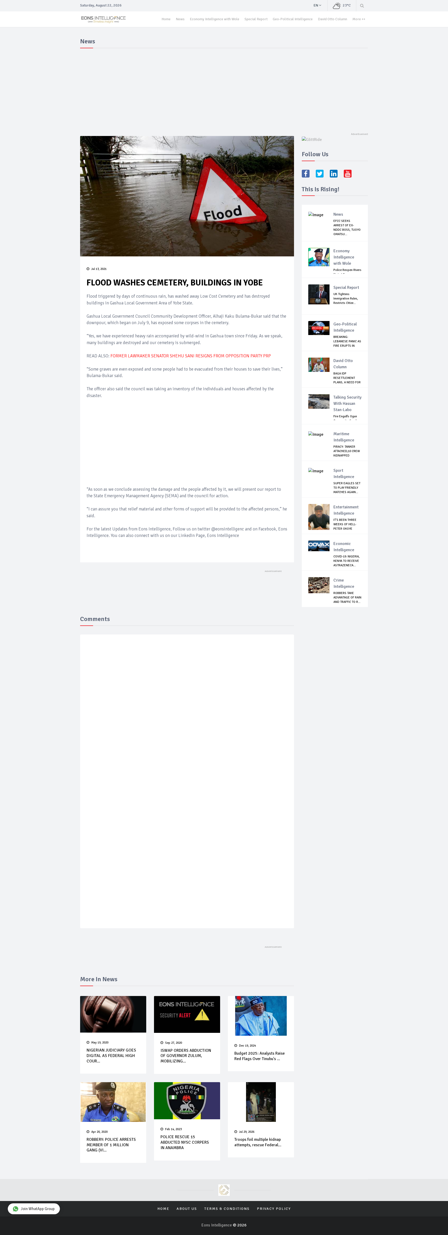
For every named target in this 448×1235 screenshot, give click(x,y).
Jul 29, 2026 (246, 1132)
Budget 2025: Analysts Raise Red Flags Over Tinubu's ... (259, 1056)
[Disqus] (187, 714)
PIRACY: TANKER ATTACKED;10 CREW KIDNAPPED (346, 451)
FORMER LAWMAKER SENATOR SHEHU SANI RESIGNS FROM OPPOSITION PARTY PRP (190, 356)
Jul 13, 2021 (99, 269)
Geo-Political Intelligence (293, 19)
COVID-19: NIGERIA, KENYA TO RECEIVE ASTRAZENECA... (346, 561)
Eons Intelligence (217, 1225)
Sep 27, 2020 (173, 1043)
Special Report (256, 19)
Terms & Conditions (227, 1208)
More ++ (358, 19)
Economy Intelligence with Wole (214, 19)
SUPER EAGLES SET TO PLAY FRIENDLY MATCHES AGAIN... (346, 487)
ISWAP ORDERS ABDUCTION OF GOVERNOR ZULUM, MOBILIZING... (185, 1056)
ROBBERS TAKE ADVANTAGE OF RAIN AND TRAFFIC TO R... (347, 597)
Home (166, 19)
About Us (187, 1208)
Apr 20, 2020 (99, 1132)
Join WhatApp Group (38, 1208)
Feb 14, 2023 (173, 1129)
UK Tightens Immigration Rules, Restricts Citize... (345, 298)
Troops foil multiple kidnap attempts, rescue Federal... (257, 1142)
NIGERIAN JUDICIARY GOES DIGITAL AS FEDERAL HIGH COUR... (111, 1056)
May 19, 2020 (99, 1043)
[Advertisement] (224, 89)
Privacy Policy (274, 1208)
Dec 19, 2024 (247, 1046)
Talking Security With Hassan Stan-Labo (347, 403)
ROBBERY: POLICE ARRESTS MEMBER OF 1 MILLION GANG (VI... (111, 1145)
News (180, 19)
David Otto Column (332, 19)
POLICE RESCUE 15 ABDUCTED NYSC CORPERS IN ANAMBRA (184, 1142)
